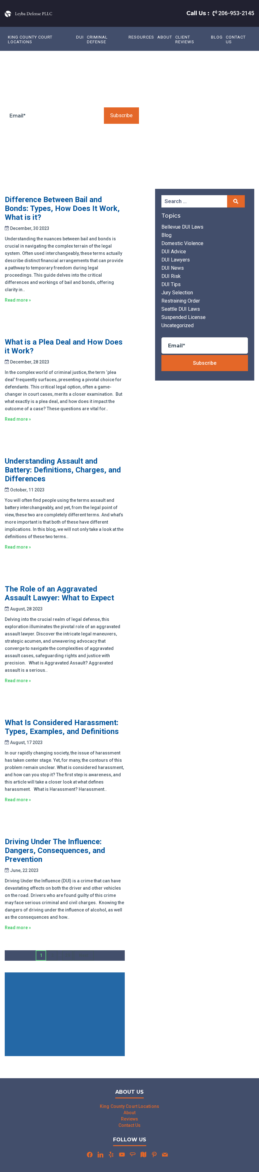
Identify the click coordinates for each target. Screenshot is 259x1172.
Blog (217, 37)
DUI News (172, 268)
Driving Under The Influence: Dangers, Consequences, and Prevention (55, 850)
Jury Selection (177, 293)
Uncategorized (177, 325)
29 (67, 955)
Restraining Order (180, 301)
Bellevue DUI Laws (182, 227)
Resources (141, 37)
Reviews (129, 1119)
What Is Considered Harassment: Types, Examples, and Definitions (62, 727)
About (164, 37)
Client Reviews (184, 39)
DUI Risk (171, 276)
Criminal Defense (97, 39)
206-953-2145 (235, 13)
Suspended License (183, 317)
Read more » (18, 300)
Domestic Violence (182, 243)
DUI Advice (173, 252)
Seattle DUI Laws (180, 309)
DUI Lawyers (175, 260)
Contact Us (236, 39)
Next (83, 955)
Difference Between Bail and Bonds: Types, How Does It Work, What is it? (62, 208)
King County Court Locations (30, 39)
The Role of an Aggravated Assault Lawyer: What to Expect (59, 593)
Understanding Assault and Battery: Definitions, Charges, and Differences (63, 470)
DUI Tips (171, 284)
